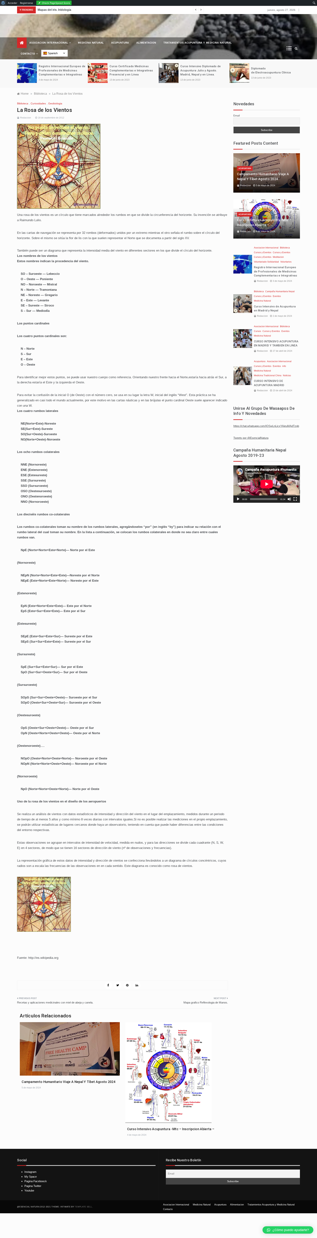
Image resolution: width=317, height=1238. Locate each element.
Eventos (277, 296)
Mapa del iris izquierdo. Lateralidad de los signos (125, 9)
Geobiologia (55, 103)
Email (236, 115)
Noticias (287, 375)
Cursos (257, 331)
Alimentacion (146, 42)
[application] (266, 484)
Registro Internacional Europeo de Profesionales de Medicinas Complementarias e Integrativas (62, 70)
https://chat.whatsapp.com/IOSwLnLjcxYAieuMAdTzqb (266, 425)
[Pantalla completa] (295, 499)
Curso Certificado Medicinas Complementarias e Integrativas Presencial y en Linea (131, 70)
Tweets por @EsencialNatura (250, 437)
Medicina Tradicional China (267, 375)
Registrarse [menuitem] (26, 2)
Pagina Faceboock (35, 1181)
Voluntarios (286, 262)
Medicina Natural (91, 42)
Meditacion (278, 257)
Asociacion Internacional (48, 42)
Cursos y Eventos (262, 252)
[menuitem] (3, 3)
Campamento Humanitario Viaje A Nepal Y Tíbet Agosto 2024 (68, 1082)
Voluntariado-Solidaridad (266, 262)
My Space (30, 1176)
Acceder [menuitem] (12, 2)
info (284, 366)
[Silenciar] (289, 499)
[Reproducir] (238, 499)
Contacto (28, 53)
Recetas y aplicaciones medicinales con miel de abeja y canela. (55, 1002)
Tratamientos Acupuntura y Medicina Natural (197, 42)
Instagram (30, 1171)
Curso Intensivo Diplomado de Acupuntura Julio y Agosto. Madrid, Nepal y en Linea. (200, 70)
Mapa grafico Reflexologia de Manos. (205, 1002)
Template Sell (83, 1207)
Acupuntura (120, 42)
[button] (288, 1230)
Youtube (29, 1190)
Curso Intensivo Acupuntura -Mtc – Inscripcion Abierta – (170, 1129)
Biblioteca (22, 103)
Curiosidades (38, 103)
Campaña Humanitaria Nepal (280, 291)
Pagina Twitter (32, 1185)
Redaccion (25, 117)
